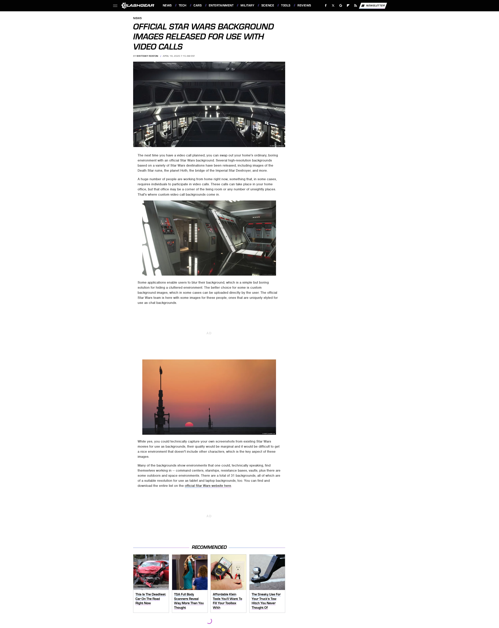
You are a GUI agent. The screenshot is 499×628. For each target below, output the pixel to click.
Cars (198, 5)
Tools (285, 5)
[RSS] (355, 6)
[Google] (341, 6)
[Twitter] (333, 6)
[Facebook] (326, 6)
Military (247, 5)
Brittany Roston (147, 56)
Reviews (304, 5)
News (167, 5)
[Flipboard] (348, 6)
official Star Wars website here (208, 485)
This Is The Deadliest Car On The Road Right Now (150, 598)
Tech (183, 5)
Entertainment (221, 5)
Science (267, 5)
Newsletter (375, 5)
